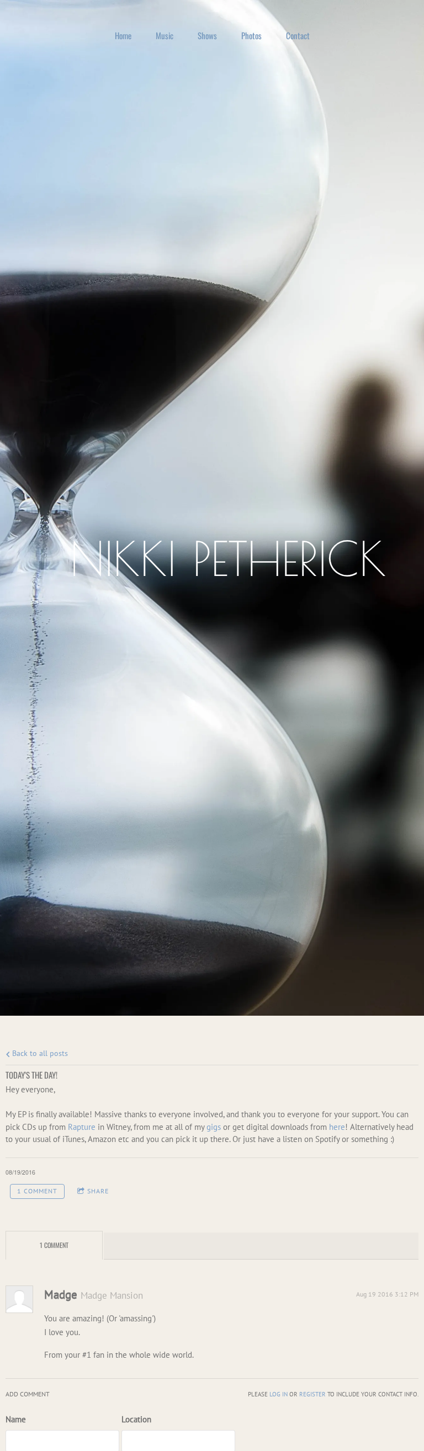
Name (16, 1419)
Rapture (82, 1127)
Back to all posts (39, 1053)
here (337, 1127)
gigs (213, 1127)
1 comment (37, 1191)
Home (123, 35)
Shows (207, 35)
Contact (298, 35)
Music (164, 35)
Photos (251, 35)
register (312, 1394)
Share (98, 1191)
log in (278, 1394)
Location (136, 1419)
